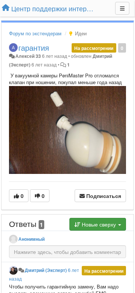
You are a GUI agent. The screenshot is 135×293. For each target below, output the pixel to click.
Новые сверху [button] (98, 224)
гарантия (33, 47)
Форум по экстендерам (35, 33)
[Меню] (122, 8)
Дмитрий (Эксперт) (46, 270)
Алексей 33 (28, 56)
